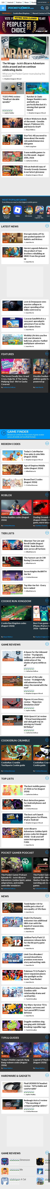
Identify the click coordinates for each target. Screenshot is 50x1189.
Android (10, 2)
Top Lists (7, 778)
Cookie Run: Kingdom (21, 13)
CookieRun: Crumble (15, 740)
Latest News (9, 226)
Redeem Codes (10, 443)
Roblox (19, 2)
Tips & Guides (10, 1037)
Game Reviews (11, 644)
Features (7, 354)
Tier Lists (7, 533)
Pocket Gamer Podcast (17, 852)
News (27, 2)
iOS (3, 2)
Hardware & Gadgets (16, 1075)
